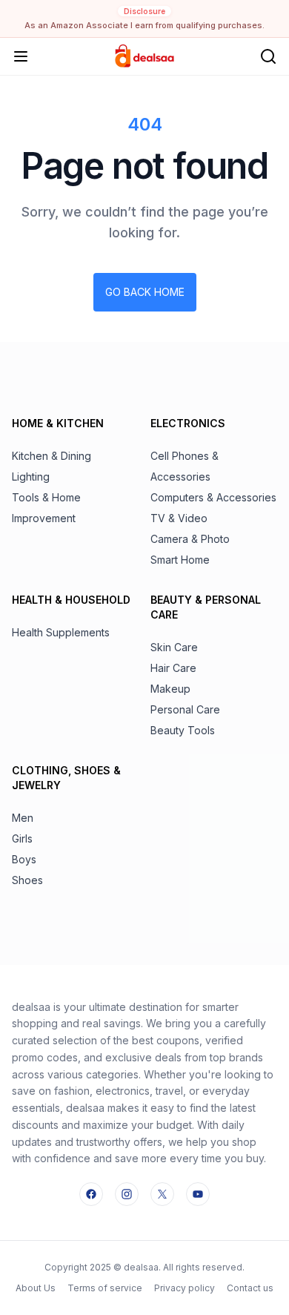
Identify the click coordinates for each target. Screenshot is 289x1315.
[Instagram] (127, 1194)
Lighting (31, 476)
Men (22, 817)
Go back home (145, 292)
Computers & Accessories (213, 497)
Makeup (170, 688)
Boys (24, 859)
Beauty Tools (182, 730)
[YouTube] (198, 1194)
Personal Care (185, 709)
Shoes (27, 880)
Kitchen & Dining (51, 455)
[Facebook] (91, 1194)
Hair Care (173, 668)
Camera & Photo (190, 539)
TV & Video (178, 518)
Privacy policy (184, 1287)
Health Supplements (61, 632)
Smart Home (180, 559)
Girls (22, 838)
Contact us (250, 1287)
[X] (162, 1194)
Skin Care (174, 647)
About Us (36, 1287)
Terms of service (104, 1287)
